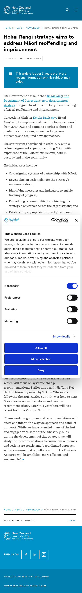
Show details (61, 336)
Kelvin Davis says (45, 118)
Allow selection (41, 359)
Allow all (41, 347)
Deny (41, 370)
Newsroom (33, 27)
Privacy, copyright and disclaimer (26, 576)
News (18, 27)
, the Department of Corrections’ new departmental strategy (36, 100)
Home (7, 27)
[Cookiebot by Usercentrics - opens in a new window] (51, 220)
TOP (69, 520)
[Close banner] (76, 220)
